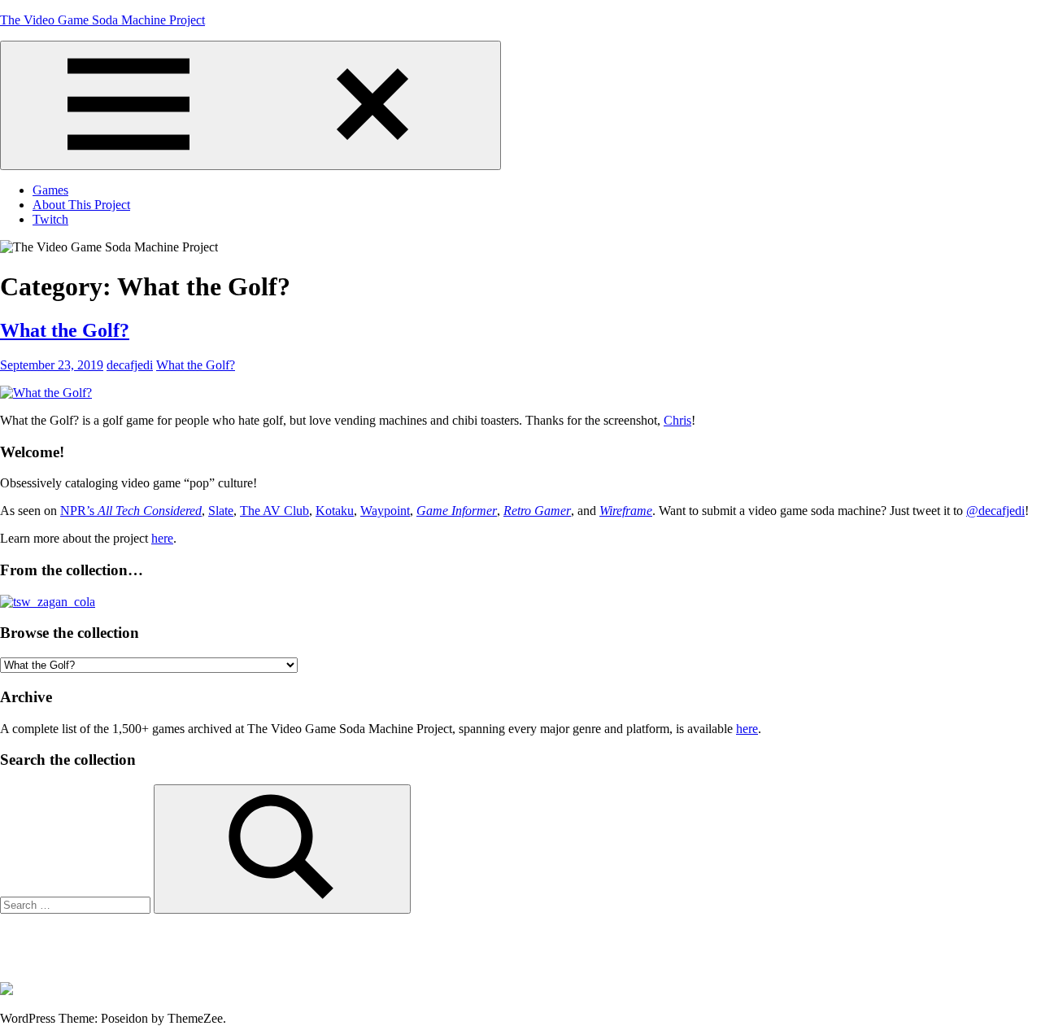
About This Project (81, 205)
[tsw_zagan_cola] (47, 602)
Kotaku (335, 510)
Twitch (50, 219)
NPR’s (131, 510)
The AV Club (274, 510)
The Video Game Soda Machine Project (102, 20)
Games (50, 190)
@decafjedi (995, 510)
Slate (220, 510)
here (162, 538)
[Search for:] (77, 904)
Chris (677, 420)
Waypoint (385, 510)
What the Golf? (64, 330)
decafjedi (130, 365)
